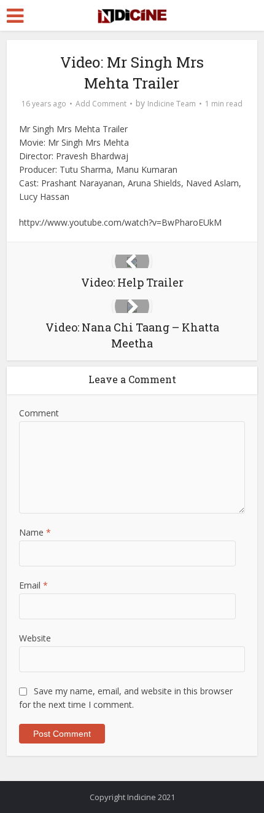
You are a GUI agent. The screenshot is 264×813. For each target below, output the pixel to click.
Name (35, 532)
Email (33, 585)
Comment (39, 413)
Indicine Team (171, 103)
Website (35, 638)
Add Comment (101, 103)
